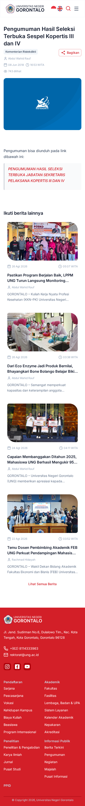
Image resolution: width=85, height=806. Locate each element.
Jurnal (8, 762)
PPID (7, 785)
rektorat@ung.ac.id (24, 655)
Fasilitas (50, 696)
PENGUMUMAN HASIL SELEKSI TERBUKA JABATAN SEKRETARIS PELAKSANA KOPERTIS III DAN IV (36, 175)
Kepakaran (52, 725)
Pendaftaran (13, 682)
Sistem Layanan (56, 710)
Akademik (52, 682)
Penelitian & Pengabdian (22, 747)
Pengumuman (54, 755)
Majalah (50, 769)
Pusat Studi (12, 769)
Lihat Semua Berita (42, 584)
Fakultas (50, 688)
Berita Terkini (54, 747)
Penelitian (11, 741)
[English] (60, 8)
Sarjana (9, 688)
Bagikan (73, 52)
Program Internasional (20, 732)
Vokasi (8, 703)
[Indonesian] (53, 8)
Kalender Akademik (58, 717)
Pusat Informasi (55, 776)
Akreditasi (51, 732)
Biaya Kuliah (13, 717)
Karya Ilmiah (13, 755)
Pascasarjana (13, 696)
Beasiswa (10, 725)
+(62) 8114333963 (24, 648)
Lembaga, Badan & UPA (62, 703)
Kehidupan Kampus (18, 710)
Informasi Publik (57, 741)
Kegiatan (50, 762)
